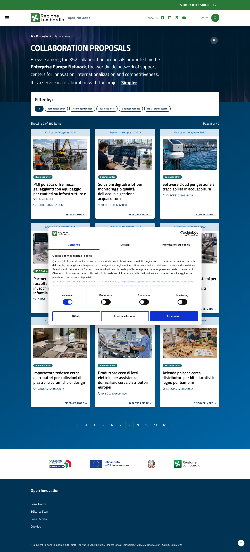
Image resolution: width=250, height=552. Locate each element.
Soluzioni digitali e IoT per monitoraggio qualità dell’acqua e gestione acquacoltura (120, 191)
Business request (131, 108)
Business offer (106, 108)
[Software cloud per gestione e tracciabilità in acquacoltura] (190, 154)
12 (164, 425)
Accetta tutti (174, 316)
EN (214, 5)
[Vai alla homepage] (32, 36)
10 (146, 425)
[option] (60, 174)
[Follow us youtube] (184, 18)
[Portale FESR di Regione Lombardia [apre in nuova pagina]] (60, 463)
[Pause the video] (214, 40)
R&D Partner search (157, 108)
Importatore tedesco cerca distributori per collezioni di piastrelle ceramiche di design (59, 377)
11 (155, 425)
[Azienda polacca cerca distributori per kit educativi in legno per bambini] (190, 343)
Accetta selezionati (125, 316)
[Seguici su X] (177, 18)
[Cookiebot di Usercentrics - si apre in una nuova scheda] (183, 233)
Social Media (39, 519)
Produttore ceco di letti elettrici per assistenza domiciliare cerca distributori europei (123, 380)
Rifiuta (76, 316)
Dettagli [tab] (125, 244)
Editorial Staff (39, 511)
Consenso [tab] (74, 244)
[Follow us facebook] (163, 18)
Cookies (36, 526)
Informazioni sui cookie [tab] (176, 244)
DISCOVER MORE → (76, 214)
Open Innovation (79, 17)
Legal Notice (38, 504)
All (39, 108)
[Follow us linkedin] (170, 18)
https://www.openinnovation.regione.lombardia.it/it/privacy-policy (132, 285)
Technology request (82, 108)
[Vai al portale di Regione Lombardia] (49, 17)
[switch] (106, 302)
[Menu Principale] (7, 18)
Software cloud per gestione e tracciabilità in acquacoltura (188, 186)
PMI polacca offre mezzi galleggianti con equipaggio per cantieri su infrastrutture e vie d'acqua (59, 191)
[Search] (215, 18)
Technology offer (56, 108)
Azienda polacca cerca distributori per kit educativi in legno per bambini (189, 377)
